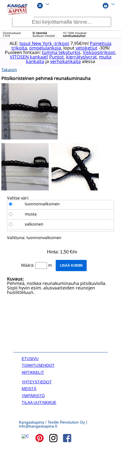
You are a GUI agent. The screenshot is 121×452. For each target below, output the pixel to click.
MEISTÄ (29, 388)
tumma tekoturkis (61, 52)
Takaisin (9, 69)
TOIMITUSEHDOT (38, 365)
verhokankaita (65, 61)
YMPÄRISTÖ (33, 395)
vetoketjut (86, 48)
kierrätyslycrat (81, 57)
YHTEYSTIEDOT (37, 382)
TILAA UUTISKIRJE (39, 402)
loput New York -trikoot (44, 43)
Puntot (56, 57)
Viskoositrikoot (99, 52)
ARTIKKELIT (33, 372)
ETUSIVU (30, 358)
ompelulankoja (45, 48)
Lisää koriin (71, 265)
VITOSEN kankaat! (29, 57)
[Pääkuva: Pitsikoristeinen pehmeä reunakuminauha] (29, 138)
